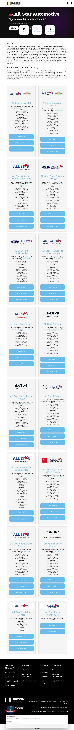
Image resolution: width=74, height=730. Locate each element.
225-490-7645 (26, 258)
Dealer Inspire (64, 711)
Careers (55, 670)
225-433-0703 (60, 401)
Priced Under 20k (11, 681)
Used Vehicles (10, 677)
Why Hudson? (27, 670)
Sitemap (65, 703)
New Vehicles (10, 673)
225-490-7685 (26, 329)
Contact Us (64, 701)
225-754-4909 (27, 108)
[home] (13, 3)
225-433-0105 (57, 477)
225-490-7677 (26, 475)
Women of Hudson (29, 681)
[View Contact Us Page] (68, 3)
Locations (44, 677)
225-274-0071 (58, 258)
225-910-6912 (58, 110)
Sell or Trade (10, 685)
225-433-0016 (26, 403)
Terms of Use (44, 701)
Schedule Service (21, 149)
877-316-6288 (26, 551)
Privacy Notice (54, 701)
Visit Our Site (21, 136)
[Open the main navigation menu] (3, 3)
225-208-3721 (52, 330)
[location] (71, 3)
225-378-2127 (58, 551)
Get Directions (21, 143)
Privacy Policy (33, 701)
